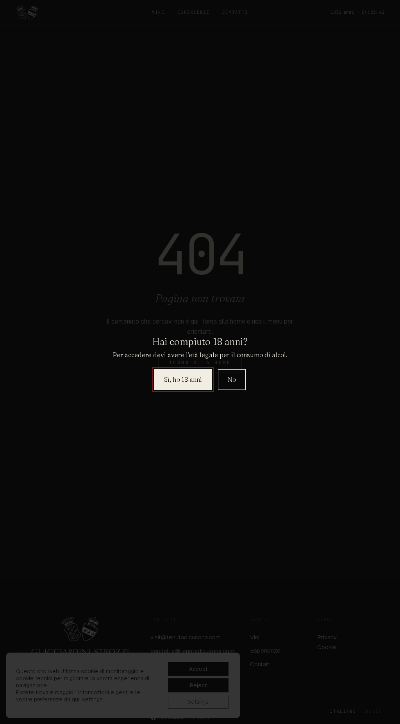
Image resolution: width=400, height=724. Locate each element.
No (232, 379)
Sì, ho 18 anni (183, 379)
